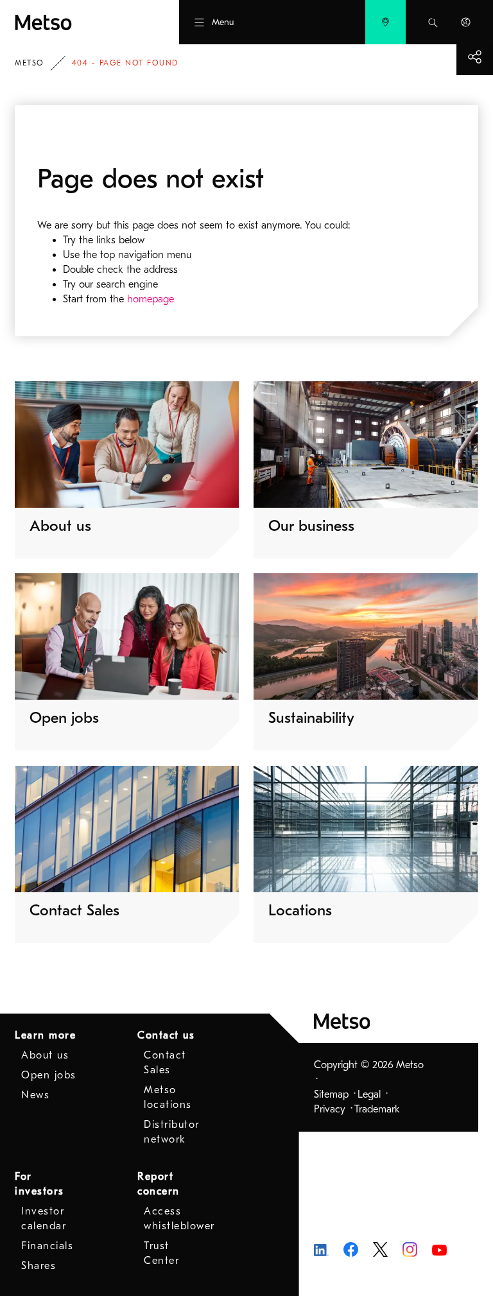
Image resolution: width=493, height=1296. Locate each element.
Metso (29, 62)
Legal (369, 1094)
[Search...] (433, 22)
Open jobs (48, 1075)
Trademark (377, 1109)
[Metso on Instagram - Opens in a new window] (409, 1248)
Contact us (166, 1035)
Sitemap (331, 1094)
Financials (47, 1246)
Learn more (45, 1035)
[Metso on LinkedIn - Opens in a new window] (321, 1249)
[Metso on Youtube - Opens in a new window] (439, 1249)
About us (45, 1055)
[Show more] (474, 57)
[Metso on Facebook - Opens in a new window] (350, 1248)
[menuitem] (385, 22)
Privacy (329, 1109)
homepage (150, 299)
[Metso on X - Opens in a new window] (380, 1248)
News (35, 1095)
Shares (38, 1266)
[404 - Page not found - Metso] (74, 22)
